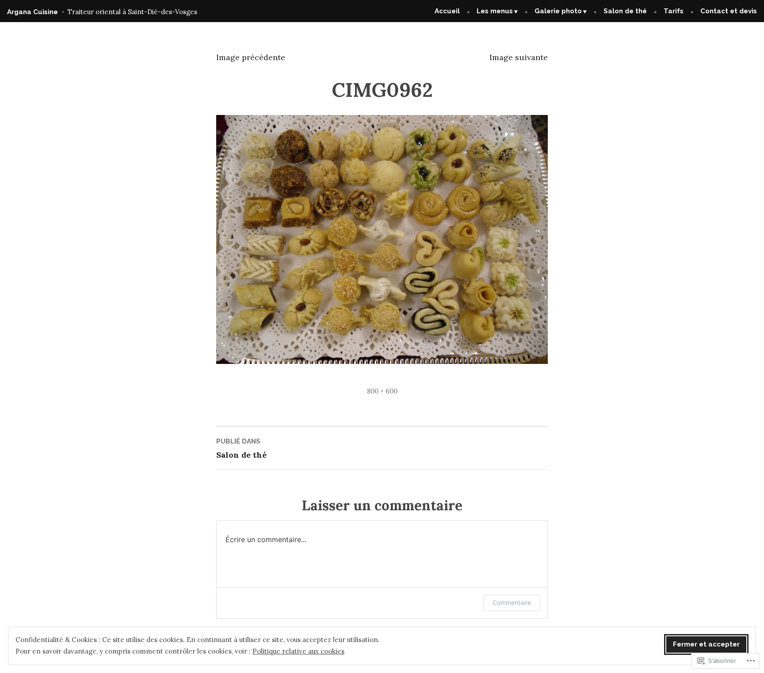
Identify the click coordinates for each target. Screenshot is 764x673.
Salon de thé (625, 11)
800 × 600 (382, 391)
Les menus (495, 11)
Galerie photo (558, 11)
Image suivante (518, 57)
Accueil (447, 11)
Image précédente (250, 57)
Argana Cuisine (32, 12)
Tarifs (674, 11)
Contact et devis (728, 11)
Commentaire (512, 602)
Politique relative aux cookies (298, 651)
